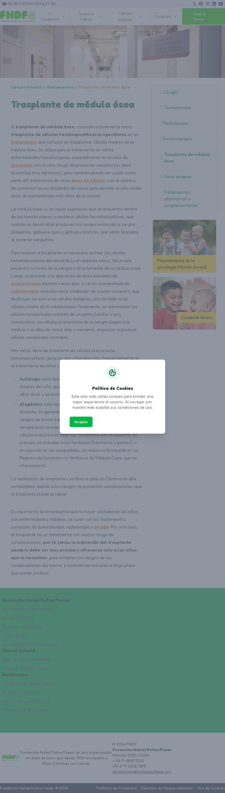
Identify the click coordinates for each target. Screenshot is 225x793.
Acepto (81, 421)
